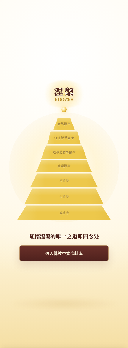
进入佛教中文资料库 (64, 253)
